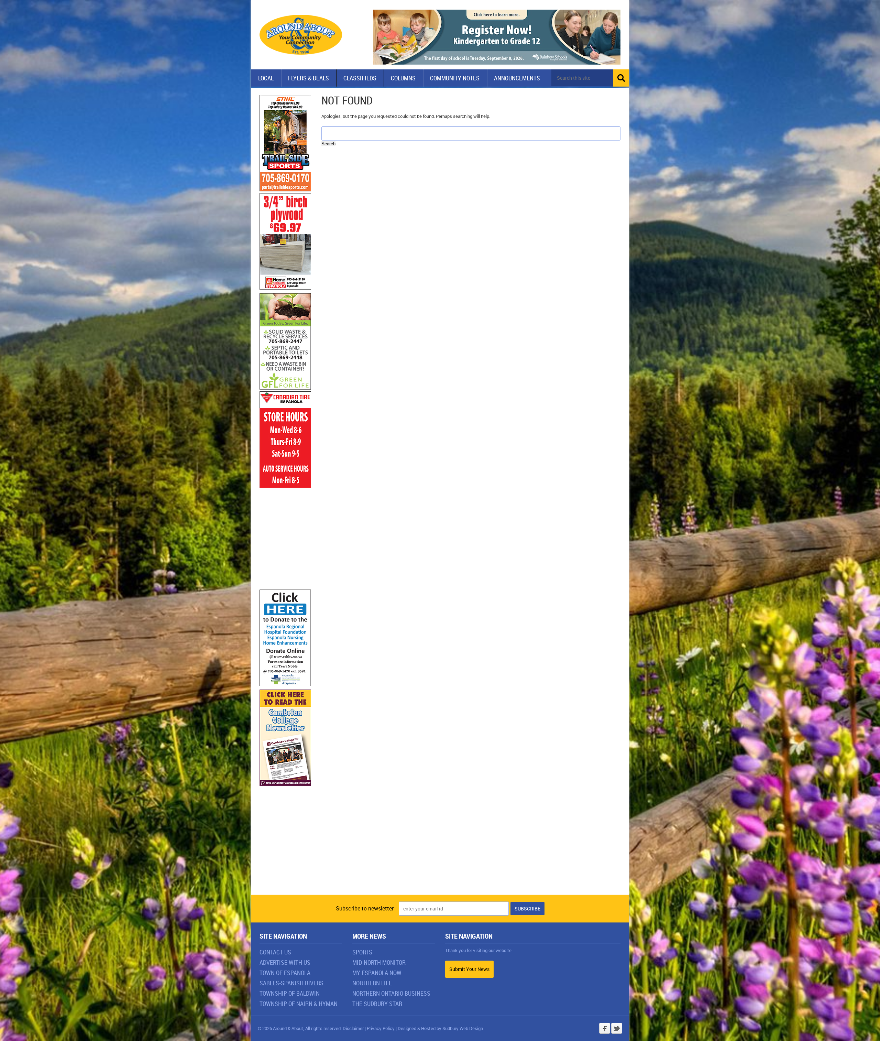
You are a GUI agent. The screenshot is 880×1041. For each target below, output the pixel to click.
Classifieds (359, 78)
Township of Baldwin (290, 993)
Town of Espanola (285, 973)
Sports (362, 952)
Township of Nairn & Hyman (299, 1003)
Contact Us (275, 952)
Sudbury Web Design (462, 1028)
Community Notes (455, 78)
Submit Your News (469, 969)
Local (266, 78)
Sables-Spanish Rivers (291, 983)
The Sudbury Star (377, 1003)
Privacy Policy (381, 1028)
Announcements (517, 78)
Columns (403, 78)
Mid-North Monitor (379, 962)
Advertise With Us (285, 962)
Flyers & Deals (308, 78)
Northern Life (372, 983)
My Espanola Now (377, 973)
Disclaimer (353, 1028)
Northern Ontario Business (391, 993)
